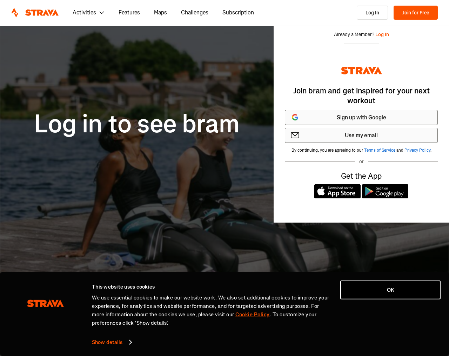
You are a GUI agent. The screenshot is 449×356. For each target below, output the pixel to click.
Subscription (238, 12)
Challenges (194, 12)
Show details (107, 342)
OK (390, 290)
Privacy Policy (417, 150)
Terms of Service (379, 150)
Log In (372, 12)
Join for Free (415, 12)
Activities (84, 12)
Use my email (361, 135)
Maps (160, 12)
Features (129, 12)
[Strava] (35, 12)
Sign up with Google (361, 117)
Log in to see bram (137, 124)
